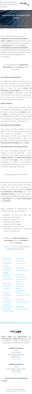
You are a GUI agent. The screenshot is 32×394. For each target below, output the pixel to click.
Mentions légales (11, 391)
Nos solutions (19, 21)
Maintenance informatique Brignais (7, 270)
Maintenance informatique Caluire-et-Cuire (8, 277)
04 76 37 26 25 (16, 359)
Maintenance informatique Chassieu (7, 295)
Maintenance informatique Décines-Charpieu (9, 309)
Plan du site (22, 391)
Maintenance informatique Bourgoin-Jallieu (21, 261)
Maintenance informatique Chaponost (7, 286)
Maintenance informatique (15, 23)
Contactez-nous (8, 246)
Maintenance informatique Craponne (7, 302)
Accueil (9, 21)
